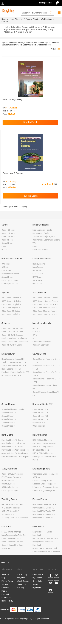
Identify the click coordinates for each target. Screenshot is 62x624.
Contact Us (4, 562)
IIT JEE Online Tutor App (11, 532)
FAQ (3, 578)
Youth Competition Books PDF (14, 362)
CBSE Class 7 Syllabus (11, 314)
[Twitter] (56, 576)
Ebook (28, 19)
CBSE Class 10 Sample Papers (45, 304)
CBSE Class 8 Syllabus (11, 311)
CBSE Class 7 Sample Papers (45, 314)
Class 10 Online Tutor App (12, 542)
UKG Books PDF (39, 426)
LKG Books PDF (39, 423)
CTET (35, 338)
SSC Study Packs (8, 484)
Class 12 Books (8, 230)
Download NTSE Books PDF (44, 511)
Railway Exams (39, 264)
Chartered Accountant (42, 342)
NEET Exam (37, 277)
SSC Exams (37, 280)
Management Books (41, 233)
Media (4, 591)
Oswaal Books (8, 243)
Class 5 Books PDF (40, 419)
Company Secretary (41, 345)
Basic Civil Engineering (12, 99)
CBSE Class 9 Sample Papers (45, 308)
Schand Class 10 (9, 419)
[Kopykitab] (8, 11)
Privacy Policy (7, 581)
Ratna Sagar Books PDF (11, 369)
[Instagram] (50, 591)
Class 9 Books (8, 240)
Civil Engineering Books (42, 481)
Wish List (36, 584)
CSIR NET (36, 332)
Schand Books (8, 277)
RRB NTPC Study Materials (43, 447)
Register (48, 3)
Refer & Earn (38, 574)
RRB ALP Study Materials (43, 453)
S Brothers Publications (42, 19)
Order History (38, 581)
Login (41, 3)
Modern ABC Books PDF (11, 375)
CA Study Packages (10, 280)
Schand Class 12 (9, 413)
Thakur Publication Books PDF (14, 366)
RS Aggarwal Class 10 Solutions (15, 342)
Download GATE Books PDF (44, 514)
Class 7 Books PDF (40, 413)
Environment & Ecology (13, 173)
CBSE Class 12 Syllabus (11, 298)
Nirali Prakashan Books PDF (13, 359)
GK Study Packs (8, 481)
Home (4, 19)
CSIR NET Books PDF (10, 511)
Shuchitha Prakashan (10, 274)
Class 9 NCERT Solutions (12, 345)
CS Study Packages (10, 284)
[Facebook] (50, 576)
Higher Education (16, 19)
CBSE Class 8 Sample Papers (45, 311)
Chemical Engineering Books (45, 490)
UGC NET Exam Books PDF (12, 505)
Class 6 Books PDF (40, 416)
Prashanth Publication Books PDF (15, 372)
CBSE (4, 246)
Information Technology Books (45, 487)
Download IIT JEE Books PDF (44, 505)
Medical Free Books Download (45, 538)
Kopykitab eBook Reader (23, 579)
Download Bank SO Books (12, 447)
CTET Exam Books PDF (11, 508)
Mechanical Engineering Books (45, 474)
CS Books (5, 267)
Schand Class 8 (8, 426)
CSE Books (37, 477)
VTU (34, 243)
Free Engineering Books (42, 230)
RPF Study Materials (41, 450)
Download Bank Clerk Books (13, 443)
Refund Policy (7, 601)
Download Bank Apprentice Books (15, 450)
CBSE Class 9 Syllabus (11, 308)
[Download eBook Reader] (3, 3)
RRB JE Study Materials (42, 440)
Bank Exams (38, 267)
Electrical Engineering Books (44, 484)
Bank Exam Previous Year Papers (15, 457)
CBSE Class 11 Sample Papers (45, 301)
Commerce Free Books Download (46, 552)
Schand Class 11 (9, 416)
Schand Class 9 (8, 423)
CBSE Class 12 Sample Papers (45, 298)
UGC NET (36, 328)
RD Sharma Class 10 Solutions (14, 338)
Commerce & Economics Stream (46, 240)
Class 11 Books (8, 233)
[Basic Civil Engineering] (30, 79)
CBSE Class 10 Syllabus (11, 304)
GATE (35, 335)
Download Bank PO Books (12, 440)
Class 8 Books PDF (40, 409)
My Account (37, 578)
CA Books (6, 264)
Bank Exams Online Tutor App (14, 535)
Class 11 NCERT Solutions (12, 332)
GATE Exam (37, 270)
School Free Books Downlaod (45, 548)
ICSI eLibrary (22, 574)
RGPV (35, 246)
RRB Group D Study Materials (44, 443)
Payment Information (6, 596)
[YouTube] (50, 583)
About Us (5, 574)
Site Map (20, 588)
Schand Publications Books (13, 409)
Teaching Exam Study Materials (15, 518)
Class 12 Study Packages (12, 474)
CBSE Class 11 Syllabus (11, 301)
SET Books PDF (8, 514)
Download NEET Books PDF (44, 508)
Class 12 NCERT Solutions (12, 328)
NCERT (4, 250)
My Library (37, 588)
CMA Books (6, 270)
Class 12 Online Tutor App (12, 538)
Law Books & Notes (40, 250)
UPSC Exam (37, 284)
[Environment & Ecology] (30, 152)
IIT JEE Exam (38, 274)
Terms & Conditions (6, 586)
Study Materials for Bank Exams (15, 453)
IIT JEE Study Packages (11, 477)
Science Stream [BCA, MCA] (44, 237)
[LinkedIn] (56, 583)
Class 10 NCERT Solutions (12, 335)
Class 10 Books (8, 237)
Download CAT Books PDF (43, 518)
